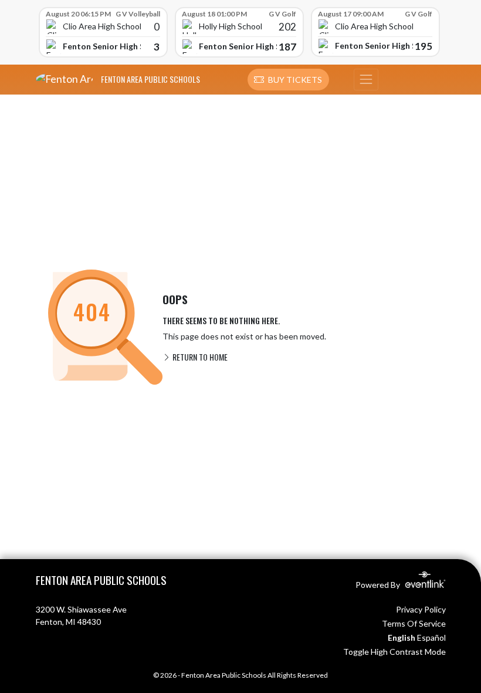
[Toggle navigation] (366, 80)
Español (431, 637)
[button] (288, 80)
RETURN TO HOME (199, 357)
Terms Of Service (414, 623)
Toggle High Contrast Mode (394, 652)
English (401, 637)
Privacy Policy (421, 609)
